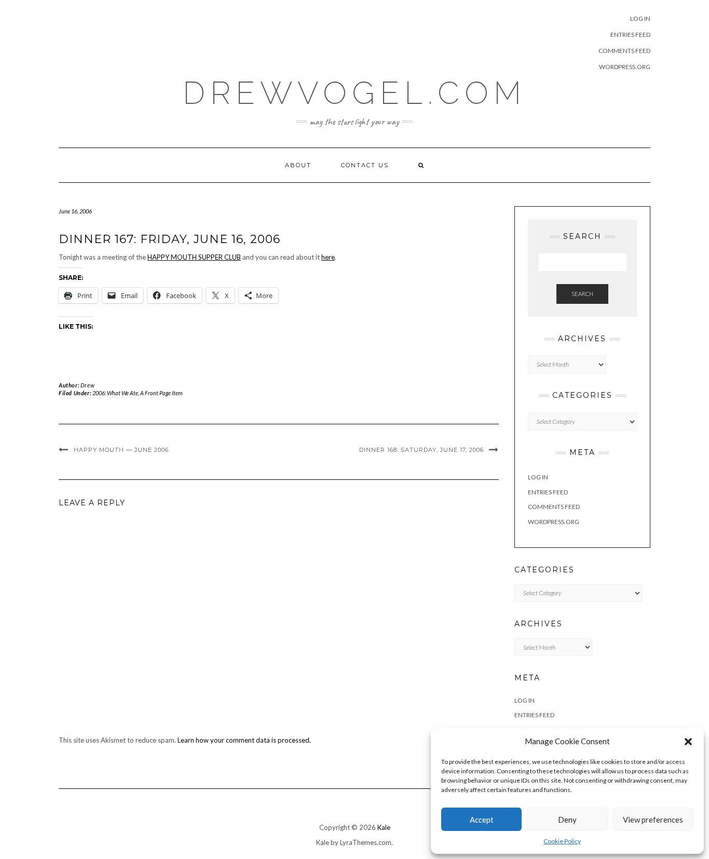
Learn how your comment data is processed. (244, 740)
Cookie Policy (562, 841)
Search (582, 293)
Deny (567, 819)
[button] (688, 741)
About (298, 165)
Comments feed (624, 51)
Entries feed (630, 34)
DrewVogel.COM (354, 93)
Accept (482, 819)
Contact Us (365, 165)
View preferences (653, 819)
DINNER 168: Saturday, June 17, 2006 (421, 449)
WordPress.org (624, 67)
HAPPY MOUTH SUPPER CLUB (194, 257)
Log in (640, 18)
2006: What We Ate (115, 393)
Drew (87, 385)
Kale (383, 827)
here (328, 257)
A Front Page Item (161, 393)
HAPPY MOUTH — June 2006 (121, 449)
